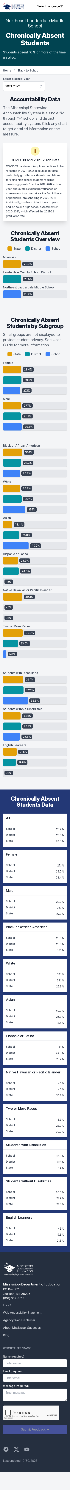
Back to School (28, 70)
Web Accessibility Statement (22, 1312)
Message (16, 1385)
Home (7, 70)
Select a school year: (16, 78)
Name (13, 1356)
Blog (6, 1335)
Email (13, 1371)
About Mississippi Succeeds (22, 1328)
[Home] (13, 6)
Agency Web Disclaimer (19, 1320)
